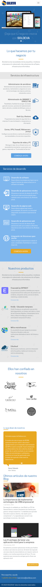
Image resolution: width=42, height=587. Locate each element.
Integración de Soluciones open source (23, 237)
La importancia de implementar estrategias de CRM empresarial (18, 500)
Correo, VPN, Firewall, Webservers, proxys (17, 130)
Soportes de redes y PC (22, 142)
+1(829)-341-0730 (9, 578)
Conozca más (15, 300)
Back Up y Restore (24, 116)
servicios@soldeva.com (27, 578)
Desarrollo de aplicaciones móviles (24, 191)
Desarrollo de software (20, 178)
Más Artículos (33, 565)
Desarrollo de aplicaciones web (23, 221)
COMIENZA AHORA (21, 156)
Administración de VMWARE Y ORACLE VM (19, 100)
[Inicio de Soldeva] (8, 3)
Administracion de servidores (19, 84)
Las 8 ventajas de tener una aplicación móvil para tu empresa (18, 541)
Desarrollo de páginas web (21, 206)
